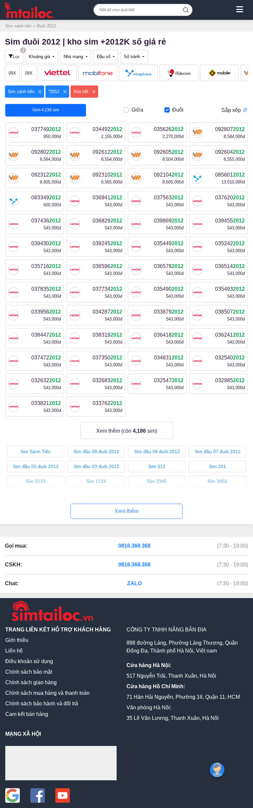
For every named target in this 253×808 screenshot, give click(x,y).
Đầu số (104, 56)
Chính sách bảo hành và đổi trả (41, 703)
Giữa (137, 110)
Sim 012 (156, 466)
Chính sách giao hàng (31, 682)
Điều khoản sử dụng (29, 661)
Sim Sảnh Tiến (35, 451)
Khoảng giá (40, 56)
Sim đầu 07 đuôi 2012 (217, 451)
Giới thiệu (16, 640)
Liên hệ (14, 651)
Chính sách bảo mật (28, 672)
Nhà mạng (74, 56)
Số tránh (132, 56)
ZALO (134, 583)
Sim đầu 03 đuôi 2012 (96, 466)
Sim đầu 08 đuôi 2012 (157, 451)
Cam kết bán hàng (26, 714)
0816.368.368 (134, 546)
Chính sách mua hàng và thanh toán (47, 693)
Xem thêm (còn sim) (126, 431)
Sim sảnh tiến (19, 25)
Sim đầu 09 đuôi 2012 (96, 451)
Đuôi (177, 110)
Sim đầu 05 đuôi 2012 (36, 466)
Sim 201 (217, 466)
